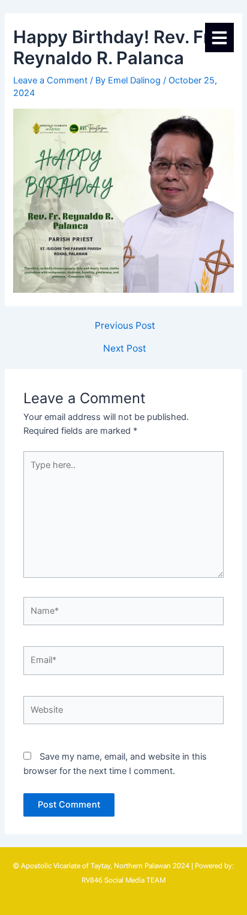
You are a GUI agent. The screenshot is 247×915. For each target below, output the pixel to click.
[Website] (123, 712)
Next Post (124, 348)
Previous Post (125, 326)
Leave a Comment (50, 80)
